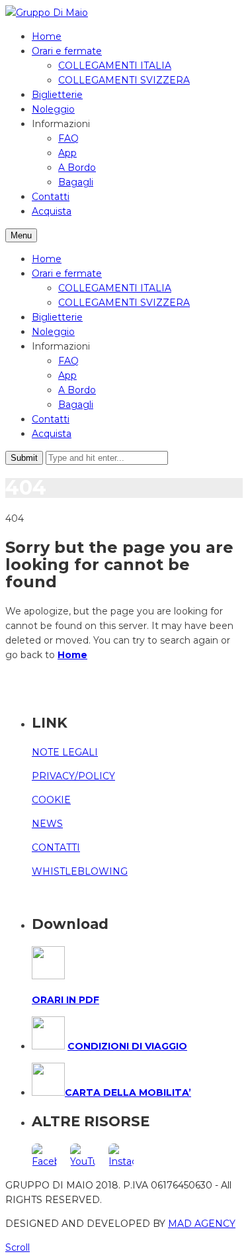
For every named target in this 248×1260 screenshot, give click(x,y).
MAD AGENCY (201, 1224)
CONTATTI (56, 847)
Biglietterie (57, 95)
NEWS (47, 824)
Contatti (50, 197)
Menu (21, 235)
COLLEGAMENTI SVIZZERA (124, 80)
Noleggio (53, 109)
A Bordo (77, 167)
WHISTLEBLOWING (80, 871)
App (67, 153)
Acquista (51, 211)
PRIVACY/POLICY (73, 776)
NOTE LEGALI (65, 752)
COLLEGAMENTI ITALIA (114, 66)
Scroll (17, 1247)
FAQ (68, 138)
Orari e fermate (67, 51)
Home (47, 36)
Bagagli (75, 182)
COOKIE (51, 800)
